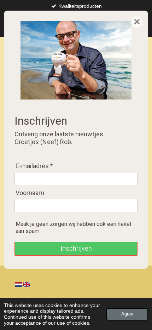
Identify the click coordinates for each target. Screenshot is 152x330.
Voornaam (30, 193)
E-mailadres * (34, 166)
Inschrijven (76, 248)
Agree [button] (127, 314)
